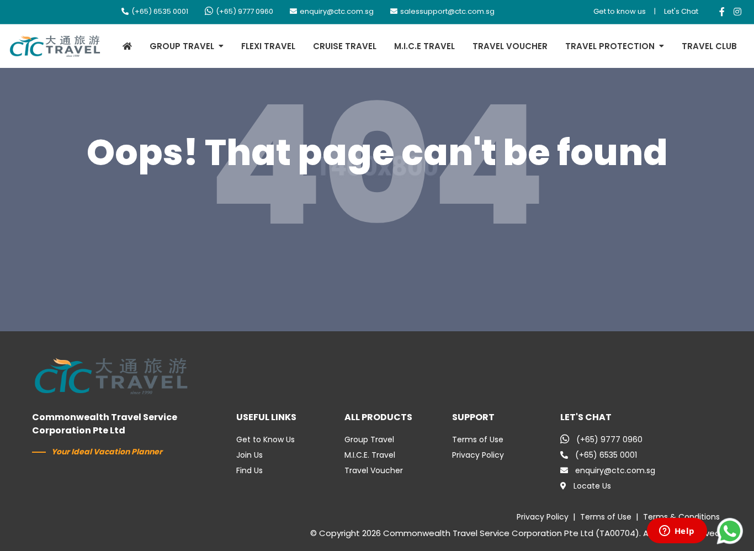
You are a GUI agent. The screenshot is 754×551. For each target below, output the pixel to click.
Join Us (249, 454)
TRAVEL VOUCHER (510, 46)
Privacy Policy (478, 454)
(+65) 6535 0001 (159, 11)
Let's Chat (681, 11)
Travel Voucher (373, 470)
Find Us (249, 470)
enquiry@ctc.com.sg (337, 11)
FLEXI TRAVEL (268, 46)
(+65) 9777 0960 (244, 11)
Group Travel (369, 439)
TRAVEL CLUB (709, 46)
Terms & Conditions (681, 516)
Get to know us (619, 11)
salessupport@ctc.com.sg (447, 11)
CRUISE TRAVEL (344, 46)
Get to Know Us (265, 439)
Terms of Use (477, 439)
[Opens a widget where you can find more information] (676, 531)
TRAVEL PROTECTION (610, 46)
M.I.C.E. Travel (369, 454)
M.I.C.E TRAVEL (424, 46)
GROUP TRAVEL (182, 46)
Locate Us (592, 485)
